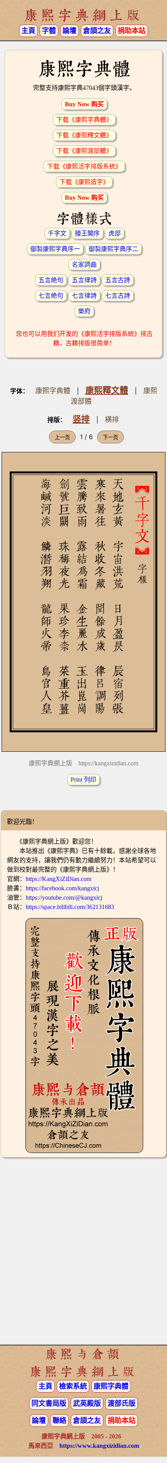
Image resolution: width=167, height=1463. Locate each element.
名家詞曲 (84, 264)
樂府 (84, 311)
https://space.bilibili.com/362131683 (70, 907)
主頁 (28, 31)
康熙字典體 (52, 391)
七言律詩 (84, 295)
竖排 (81, 419)
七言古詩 (117, 295)
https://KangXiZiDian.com (58, 879)
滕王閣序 (87, 233)
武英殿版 (87, 1403)
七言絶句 (50, 295)
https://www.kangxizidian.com (99, 1445)
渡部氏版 (122, 1403)
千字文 (57, 233)
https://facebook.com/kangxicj (62, 888)
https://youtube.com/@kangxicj (64, 897)
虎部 (114, 233)
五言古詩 (117, 280)
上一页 (62, 437)
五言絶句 (50, 280)
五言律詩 (84, 280)
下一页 (110, 437)
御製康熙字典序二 (113, 249)
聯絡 (59, 1420)
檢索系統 (73, 1386)
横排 (112, 419)
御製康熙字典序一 (55, 249)
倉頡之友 (97, 31)
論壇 (70, 31)
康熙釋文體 (106, 390)
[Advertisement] (83, 1254)
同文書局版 (48, 1403)
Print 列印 (83, 779)
